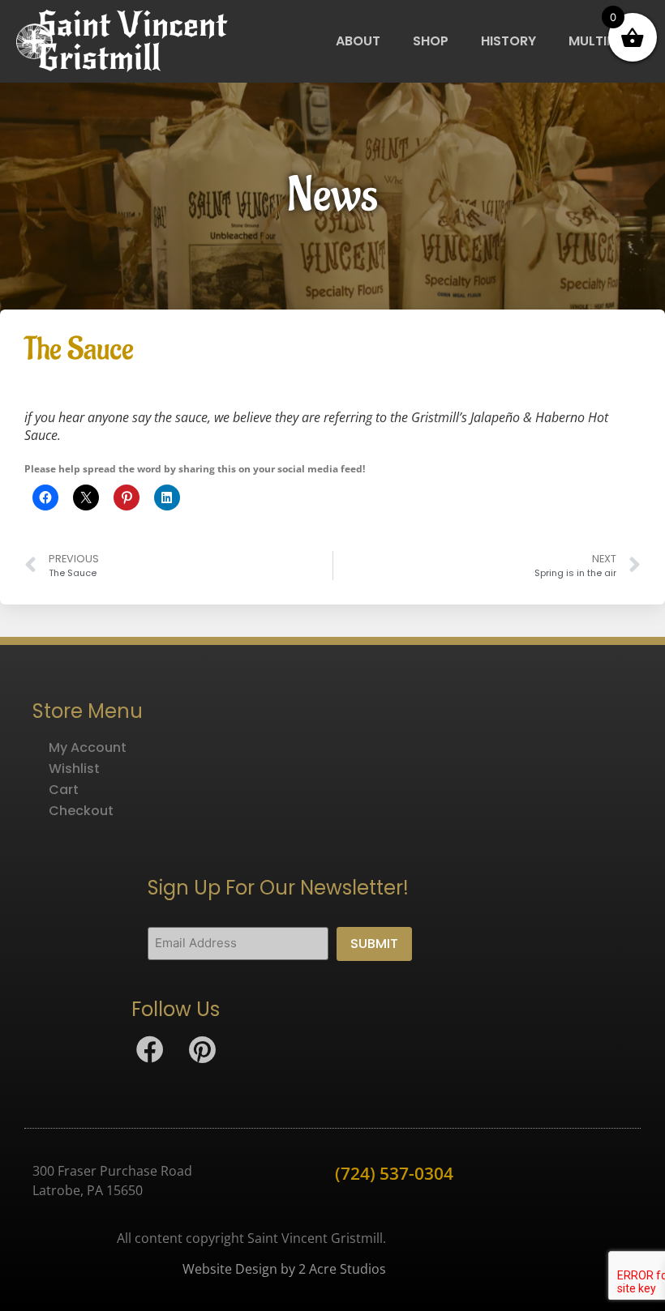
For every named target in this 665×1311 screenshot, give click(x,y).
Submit (374, 943)
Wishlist (74, 768)
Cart (64, 789)
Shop (430, 41)
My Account (88, 747)
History (508, 41)
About (358, 41)
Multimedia (607, 41)
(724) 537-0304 (394, 1173)
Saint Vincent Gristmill (132, 41)
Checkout (81, 810)
